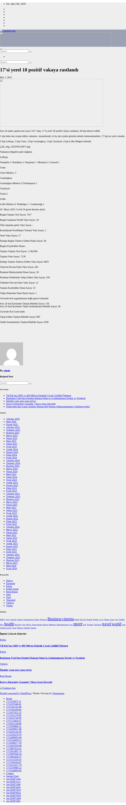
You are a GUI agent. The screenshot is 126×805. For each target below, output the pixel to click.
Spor (8, 594)
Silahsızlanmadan (63, 625)
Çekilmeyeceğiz (5, 628)
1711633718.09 (13, 718)
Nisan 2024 (11, 471)
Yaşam (9, 605)
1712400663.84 (14, 737)
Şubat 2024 (11, 477)
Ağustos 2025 (13, 427)
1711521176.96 (13, 715)
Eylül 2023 (11, 491)
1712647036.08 (14, 745)
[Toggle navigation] (1, 48)
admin (7, 370)
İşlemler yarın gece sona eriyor (21, 401)
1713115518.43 (13, 759)
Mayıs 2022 (12, 529)
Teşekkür (90, 625)
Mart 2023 (11, 507)
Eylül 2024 (11, 457)
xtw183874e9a (13, 787)
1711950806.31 (13, 726)
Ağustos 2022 (13, 527)
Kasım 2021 (12, 546)
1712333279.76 (14, 734)
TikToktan (97, 625)
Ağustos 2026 (13, 419)
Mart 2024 (11, 474)
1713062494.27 (14, 756)
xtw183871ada (13, 779)
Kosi (24, 625)
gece (116, 619)
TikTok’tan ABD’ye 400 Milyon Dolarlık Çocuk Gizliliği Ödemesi (38, 395)
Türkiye (10, 603)
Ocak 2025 (11, 446)
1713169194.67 (14, 762)
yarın (124, 625)
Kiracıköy (18, 625)
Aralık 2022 (12, 516)
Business (54, 619)
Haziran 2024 (12, 466)
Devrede (83, 619)
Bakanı (37, 619)
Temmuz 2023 (13, 496)
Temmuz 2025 (13, 430)
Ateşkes (20, 619)
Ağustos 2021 (13, 554)
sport (77, 623)
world (116, 624)
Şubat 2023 (11, 510)
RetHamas (52, 625)
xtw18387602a (13, 792)
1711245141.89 (13, 707)
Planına (45, 625)
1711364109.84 (13, 709)
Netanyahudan (37, 625)
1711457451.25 (13, 712)
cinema (68, 619)
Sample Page (12, 776)
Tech (8, 597)
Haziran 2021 (12, 560)
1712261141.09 (13, 732)
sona (71, 625)
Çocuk (14, 628)
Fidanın (107, 619)
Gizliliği (122, 619)
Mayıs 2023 (12, 502)
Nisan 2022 (11, 532)
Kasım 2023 (12, 485)
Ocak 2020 (11, 568)
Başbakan (43, 619)
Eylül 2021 (11, 552)
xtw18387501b (13, 790)
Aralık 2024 (12, 449)
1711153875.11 (13, 701)
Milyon (29, 625)
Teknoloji (10, 600)
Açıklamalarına (28, 619)
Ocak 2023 (11, 513)
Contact (10, 773)
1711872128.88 (13, 723)
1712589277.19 (14, 743)
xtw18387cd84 (13, 798)
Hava (2, 625)
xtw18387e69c (13, 801)
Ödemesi (20, 628)
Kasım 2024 (12, 452)
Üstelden (27, 628)
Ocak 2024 (11, 480)
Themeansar (58, 693)
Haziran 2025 (12, 432)
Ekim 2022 (11, 521)
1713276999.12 (14, 768)
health (9, 624)
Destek (77, 619)
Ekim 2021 (11, 549)
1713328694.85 (14, 770)
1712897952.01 (14, 748)
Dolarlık (89, 619)
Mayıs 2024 (12, 468)
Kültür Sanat (12, 589)
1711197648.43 (13, 704)
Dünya (9, 580)
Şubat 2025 (11, 444)
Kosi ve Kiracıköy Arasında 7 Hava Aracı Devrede (31, 403)
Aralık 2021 (12, 543)
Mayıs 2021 (12, 563)
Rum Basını (12, 591)
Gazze (112, 619)
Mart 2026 (11, 421)
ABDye (2, 619)
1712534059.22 (14, 740)
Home (9, 698)
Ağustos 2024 (13, 460)
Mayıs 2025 (12, 435)
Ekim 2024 (11, 455)
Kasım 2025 (12, 424)
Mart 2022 (11, 535)
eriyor (101, 619)
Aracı (8, 619)
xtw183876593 (13, 795)
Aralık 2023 (12, 482)
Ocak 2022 (11, 540)
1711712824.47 (13, 720)
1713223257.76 (14, 765)
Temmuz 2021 (13, 557)
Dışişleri (96, 619)
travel (106, 624)
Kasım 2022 (12, 518)
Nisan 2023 (11, 504)
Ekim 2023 (11, 488)
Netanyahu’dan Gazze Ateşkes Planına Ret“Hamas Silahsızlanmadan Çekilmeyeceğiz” (48, 406)
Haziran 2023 (12, 499)
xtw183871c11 (13, 781)
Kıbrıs (9, 586)
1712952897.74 (14, 751)
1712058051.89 (14, 729)
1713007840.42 (14, 754)
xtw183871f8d (13, 784)
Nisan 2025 (11, 438)
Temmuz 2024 (13, 463)
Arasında (13, 619)
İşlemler (33, 628)
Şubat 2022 (11, 538)
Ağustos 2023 (13, 493)
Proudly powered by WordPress (16, 693)
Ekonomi (10, 583)
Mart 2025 (11, 441)
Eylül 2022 (11, 524)
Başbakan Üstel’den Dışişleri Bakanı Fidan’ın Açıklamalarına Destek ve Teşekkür (46, 398)
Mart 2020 (11, 565)
